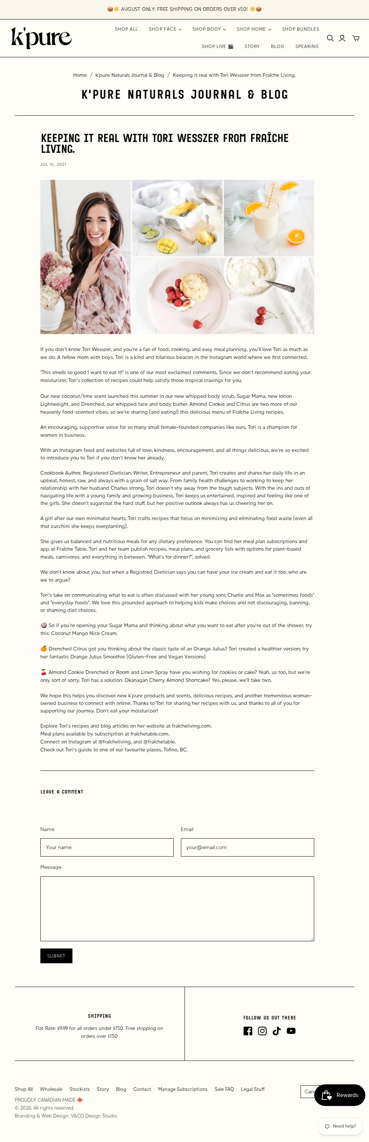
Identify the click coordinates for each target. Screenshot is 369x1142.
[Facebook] (248, 1031)
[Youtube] (291, 1031)
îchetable (164, 742)
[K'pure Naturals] (41, 38)
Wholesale (51, 1089)
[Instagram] (262, 1031)
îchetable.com (152, 734)
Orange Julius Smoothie (97, 657)
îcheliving (120, 742)
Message (50, 867)
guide (85, 750)
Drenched (92, 404)
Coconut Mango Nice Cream (83, 633)
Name (47, 829)
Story (252, 47)
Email (187, 829)
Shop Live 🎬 (218, 47)
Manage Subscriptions (183, 1089)
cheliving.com (195, 726)
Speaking (307, 47)
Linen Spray (154, 672)
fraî (175, 726)
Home (80, 75)
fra (133, 734)
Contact (142, 1089)
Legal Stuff (253, 1089)
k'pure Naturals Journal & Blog (129, 75)
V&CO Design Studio (94, 1116)
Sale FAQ (224, 1089)
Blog (278, 47)
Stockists (80, 1089)
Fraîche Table (71, 549)
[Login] (342, 38)
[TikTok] (276, 1031)
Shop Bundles (300, 29)
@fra (103, 742)
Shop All (126, 29)
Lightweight (54, 404)
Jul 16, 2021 (53, 165)
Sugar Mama (251, 396)
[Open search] (330, 38)
